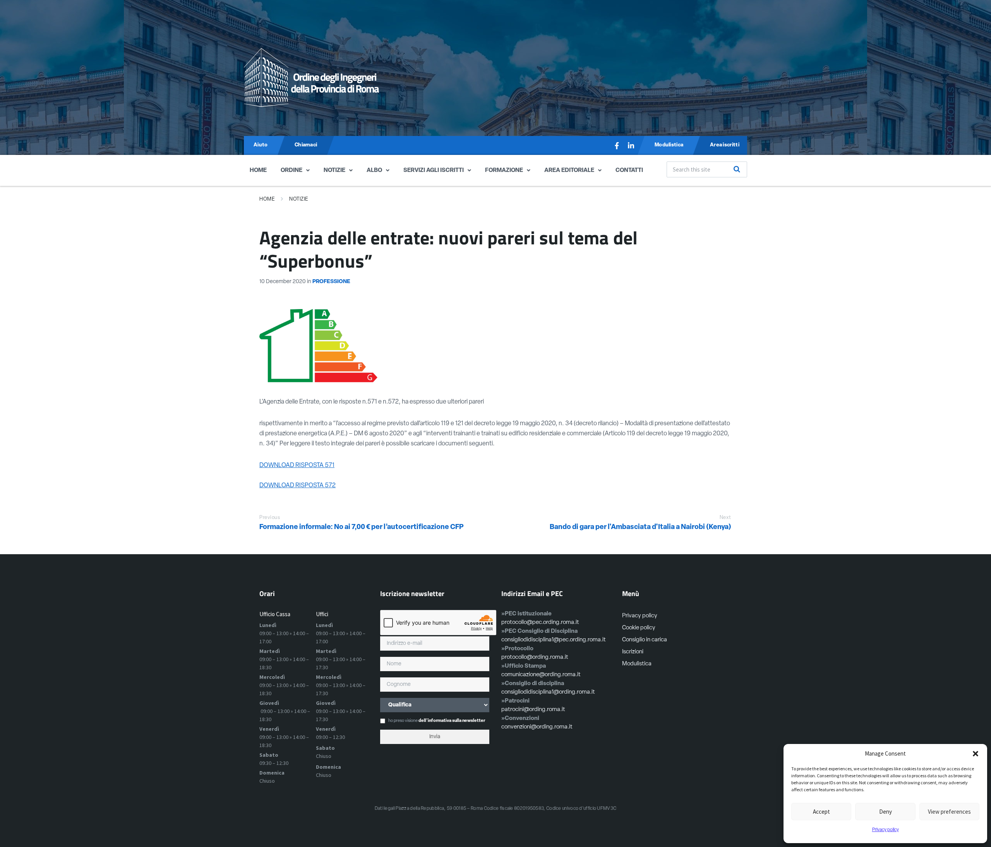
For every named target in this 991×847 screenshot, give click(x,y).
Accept (821, 811)
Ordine (291, 171)
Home (258, 171)
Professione (331, 282)
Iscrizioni (632, 652)
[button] (975, 754)
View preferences (949, 811)
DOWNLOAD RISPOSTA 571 (296, 465)
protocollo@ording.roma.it (534, 657)
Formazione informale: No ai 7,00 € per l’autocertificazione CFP (361, 527)
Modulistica (637, 664)
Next (725, 517)
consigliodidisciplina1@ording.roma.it (548, 692)
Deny (885, 811)
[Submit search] (737, 169)
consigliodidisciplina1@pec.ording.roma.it (553, 640)
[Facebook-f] (617, 146)
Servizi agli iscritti (433, 171)
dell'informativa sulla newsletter (451, 721)
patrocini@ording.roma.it (533, 710)
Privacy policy (885, 830)
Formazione (504, 171)
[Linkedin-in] (631, 146)
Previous (269, 517)
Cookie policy (638, 628)
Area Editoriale (569, 171)
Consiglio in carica (644, 640)
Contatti (629, 171)
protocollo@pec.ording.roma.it (540, 622)
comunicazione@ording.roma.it (541, 675)
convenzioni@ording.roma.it (537, 727)
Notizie (334, 171)
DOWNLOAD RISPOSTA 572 (297, 486)
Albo (374, 171)
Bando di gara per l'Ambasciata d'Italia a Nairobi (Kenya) (640, 527)
